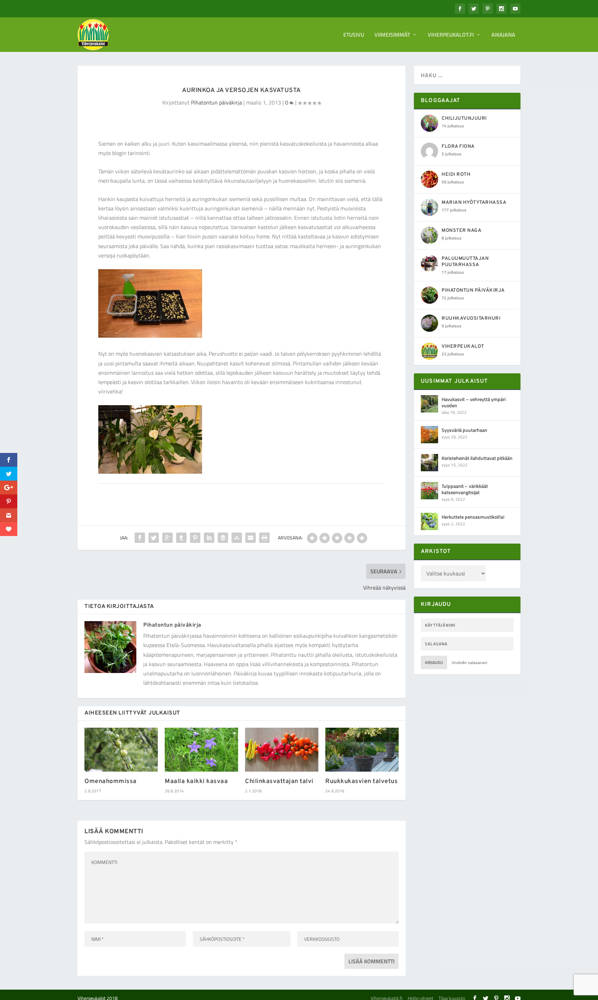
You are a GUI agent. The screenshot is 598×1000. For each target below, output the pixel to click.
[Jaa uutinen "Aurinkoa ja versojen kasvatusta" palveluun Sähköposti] (250, 538)
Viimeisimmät (392, 35)
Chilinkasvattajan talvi (279, 781)
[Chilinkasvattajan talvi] (281, 750)
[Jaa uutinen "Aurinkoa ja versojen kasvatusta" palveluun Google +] (167, 538)
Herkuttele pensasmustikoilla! (473, 516)
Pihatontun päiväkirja (216, 102)
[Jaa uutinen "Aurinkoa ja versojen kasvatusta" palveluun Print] (264, 538)
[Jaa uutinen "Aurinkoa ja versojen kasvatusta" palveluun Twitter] (154, 538)
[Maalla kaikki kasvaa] (201, 750)
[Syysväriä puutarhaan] (429, 434)
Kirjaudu (434, 662)
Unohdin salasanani (469, 662)
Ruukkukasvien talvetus (361, 781)
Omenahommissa (110, 781)
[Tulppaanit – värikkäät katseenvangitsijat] (429, 490)
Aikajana (503, 35)
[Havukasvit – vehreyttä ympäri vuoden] (429, 403)
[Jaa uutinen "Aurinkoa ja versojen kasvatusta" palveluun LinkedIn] (209, 538)
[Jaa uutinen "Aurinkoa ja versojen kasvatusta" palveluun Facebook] (140, 538)
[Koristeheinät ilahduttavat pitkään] (429, 462)
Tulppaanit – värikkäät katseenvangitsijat (465, 489)
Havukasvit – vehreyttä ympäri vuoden (474, 402)
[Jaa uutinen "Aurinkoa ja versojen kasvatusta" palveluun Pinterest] (195, 538)
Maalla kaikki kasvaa (196, 781)
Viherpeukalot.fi (451, 35)
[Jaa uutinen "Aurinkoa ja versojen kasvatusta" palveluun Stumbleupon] (237, 538)
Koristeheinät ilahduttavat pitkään (477, 458)
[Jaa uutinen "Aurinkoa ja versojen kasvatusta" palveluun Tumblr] (181, 538)
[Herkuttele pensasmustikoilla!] (429, 521)
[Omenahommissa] (121, 750)
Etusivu (353, 35)
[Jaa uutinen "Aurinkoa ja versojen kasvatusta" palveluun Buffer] (223, 538)
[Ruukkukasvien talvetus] (362, 750)
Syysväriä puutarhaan (464, 430)
